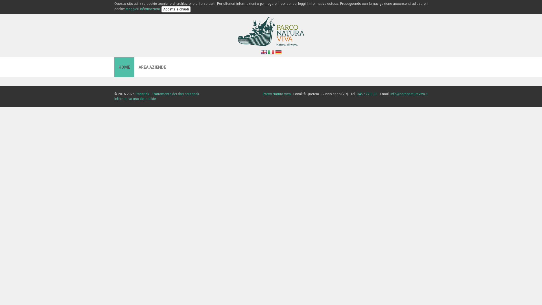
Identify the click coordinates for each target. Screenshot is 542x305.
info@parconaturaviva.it (409, 94)
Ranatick (142, 94)
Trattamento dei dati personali (175, 94)
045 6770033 (367, 94)
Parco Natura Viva (277, 94)
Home (124, 67)
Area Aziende (152, 67)
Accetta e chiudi (176, 9)
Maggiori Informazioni (143, 9)
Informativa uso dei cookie (135, 99)
